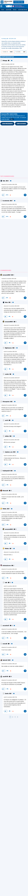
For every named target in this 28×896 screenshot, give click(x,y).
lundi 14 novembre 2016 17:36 (10, 697)
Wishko (5, 508)
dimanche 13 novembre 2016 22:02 (9, 494)
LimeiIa (7, 693)
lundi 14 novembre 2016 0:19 (10, 586)
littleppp (5, 60)
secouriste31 (6, 625)
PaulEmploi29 (6, 470)
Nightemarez (8, 348)
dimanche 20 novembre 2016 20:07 (12, 377)
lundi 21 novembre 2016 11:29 (8, 64)
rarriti (6, 420)
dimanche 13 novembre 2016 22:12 (11, 532)
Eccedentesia (6, 200)
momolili (5, 643)
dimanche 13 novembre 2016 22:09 (9, 512)
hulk (6, 582)
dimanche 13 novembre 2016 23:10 (9, 204)
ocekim (7, 374)
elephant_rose (9, 452)
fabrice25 (5, 660)
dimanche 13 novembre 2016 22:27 (9, 663)
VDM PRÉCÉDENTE (7, 123)
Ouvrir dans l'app (18, 2)
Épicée (14, 9)
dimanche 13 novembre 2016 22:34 (11, 424)
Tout (2, 9)
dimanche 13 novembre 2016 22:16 (9, 569)
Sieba (4, 181)
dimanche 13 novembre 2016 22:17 (9, 647)
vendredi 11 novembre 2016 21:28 (9, 278)
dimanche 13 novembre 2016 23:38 (11, 439)
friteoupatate (6, 401)
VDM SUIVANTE (21, 123)
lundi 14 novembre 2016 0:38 (10, 351)
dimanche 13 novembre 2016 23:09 (9, 184)
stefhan (7, 436)
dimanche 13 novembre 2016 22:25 (11, 552)
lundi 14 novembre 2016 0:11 (10, 455)
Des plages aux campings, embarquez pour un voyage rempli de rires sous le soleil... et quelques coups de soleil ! (13, 117)
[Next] (18, 717)
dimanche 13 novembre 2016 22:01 (9, 405)
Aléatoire (8, 9)
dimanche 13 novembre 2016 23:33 (11, 325)
